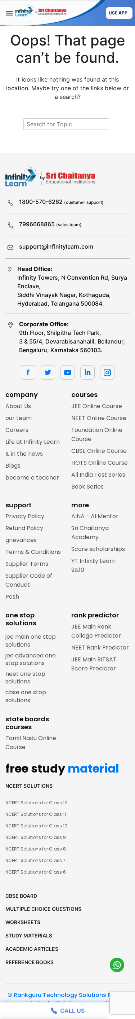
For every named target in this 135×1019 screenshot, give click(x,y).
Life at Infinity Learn (32, 442)
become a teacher (32, 477)
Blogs (13, 466)
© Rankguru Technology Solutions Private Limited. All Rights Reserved (68, 999)
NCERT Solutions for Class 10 (36, 826)
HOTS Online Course (99, 463)
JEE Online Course (96, 406)
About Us (18, 406)
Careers (16, 430)
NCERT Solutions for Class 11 (35, 814)
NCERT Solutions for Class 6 (35, 872)
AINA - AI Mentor (94, 516)
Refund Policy (24, 528)
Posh (12, 596)
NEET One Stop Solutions (25, 678)
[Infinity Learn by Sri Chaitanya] (52, 13)
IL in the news (24, 454)
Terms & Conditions (33, 552)
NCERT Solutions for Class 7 (35, 860)
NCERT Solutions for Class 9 (35, 837)
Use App (118, 13)
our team (18, 418)
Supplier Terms (26, 564)
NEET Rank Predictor (100, 647)
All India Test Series (98, 475)
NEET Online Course (98, 418)
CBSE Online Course (99, 451)
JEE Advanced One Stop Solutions (30, 659)
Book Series (87, 486)
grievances (21, 540)
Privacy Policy (24, 516)
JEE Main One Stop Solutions (30, 641)
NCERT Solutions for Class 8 (35, 849)
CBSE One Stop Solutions (25, 696)
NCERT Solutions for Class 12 (36, 803)
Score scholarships (98, 549)
